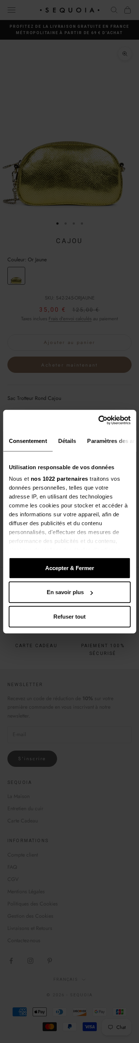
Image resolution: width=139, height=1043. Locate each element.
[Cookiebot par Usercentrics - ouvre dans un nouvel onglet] (98, 420)
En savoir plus (65, 592)
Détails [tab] (67, 440)
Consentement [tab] (28, 440)
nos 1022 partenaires (59, 479)
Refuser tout (69, 616)
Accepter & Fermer (69, 567)
